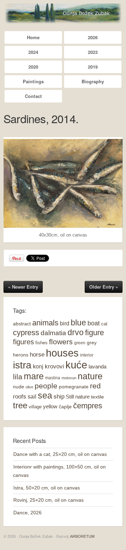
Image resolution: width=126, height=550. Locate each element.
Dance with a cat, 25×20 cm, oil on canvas (60, 454)
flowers (61, 342)
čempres (87, 405)
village (35, 406)
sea (45, 395)
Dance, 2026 (27, 512)
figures (23, 342)
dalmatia (53, 333)
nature (90, 376)
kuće (76, 365)
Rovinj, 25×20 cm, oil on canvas (48, 500)
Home (33, 37)
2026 (93, 37)
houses (62, 353)
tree (20, 405)
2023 (93, 52)
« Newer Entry (23, 286)
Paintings (33, 81)
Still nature (78, 397)
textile (97, 397)
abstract (22, 323)
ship (59, 396)
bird (64, 323)
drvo (76, 332)
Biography (93, 81)
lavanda (97, 366)
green (79, 342)
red (95, 386)
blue (78, 322)
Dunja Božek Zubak (63, 13)
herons (20, 355)
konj (38, 366)
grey (92, 342)
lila (17, 377)
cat (104, 323)
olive (29, 387)
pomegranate (74, 386)
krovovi (54, 366)
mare (34, 376)
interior (86, 355)
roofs (19, 396)
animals (45, 322)
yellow (50, 406)
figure (94, 332)
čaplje (65, 406)
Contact (33, 96)
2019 (93, 66)
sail (32, 396)
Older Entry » (103, 286)
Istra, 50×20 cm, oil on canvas (46, 488)
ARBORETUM (82, 536)
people (46, 386)
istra (22, 365)
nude (18, 386)
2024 (33, 52)
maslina (52, 377)
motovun (69, 378)
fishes (41, 342)
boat (94, 323)
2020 (33, 66)
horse (37, 354)
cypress (26, 332)
